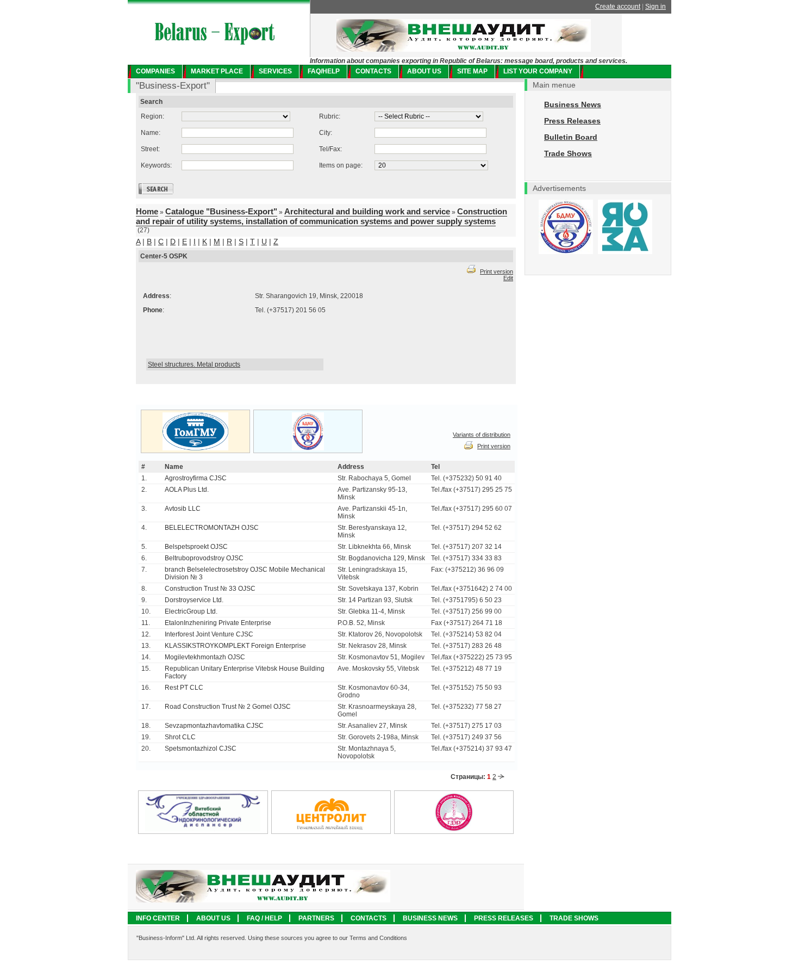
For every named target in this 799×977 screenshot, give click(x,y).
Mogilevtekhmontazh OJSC (205, 657)
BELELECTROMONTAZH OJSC (212, 527)
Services (275, 71)
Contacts (373, 71)
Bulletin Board (570, 137)
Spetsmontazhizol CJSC (200, 748)
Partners (316, 918)
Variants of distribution (481, 434)
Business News (572, 104)
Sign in (655, 6)
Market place (217, 71)
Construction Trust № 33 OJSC (210, 588)
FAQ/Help (324, 71)
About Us (213, 918)
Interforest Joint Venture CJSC (209, 634)
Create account (617, 6)
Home (147, 211)
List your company (537, 71)
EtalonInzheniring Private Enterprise (218, 623)
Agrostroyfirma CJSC (196, 478)
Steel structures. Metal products (194, 364)
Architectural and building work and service (367, 211)
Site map (472, 71)
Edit (508, 278)
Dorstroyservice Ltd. (194, 600)
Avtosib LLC (183, 508)
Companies (155, 71)
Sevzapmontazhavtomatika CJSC (214, 725)
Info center (158, 918)
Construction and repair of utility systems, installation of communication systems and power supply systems (321, 216)
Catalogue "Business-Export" (221, 211)
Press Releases (572, 120)
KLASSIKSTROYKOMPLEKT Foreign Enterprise (235, 646)
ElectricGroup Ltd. (191, 611)
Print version (496, 271)
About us (424, 71)
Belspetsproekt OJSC (196, 547)
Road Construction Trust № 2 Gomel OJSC (228, 706)
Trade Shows (568, 153)
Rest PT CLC (184, 687)
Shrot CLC (180, 737)
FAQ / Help (264, 918)
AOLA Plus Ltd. (187, 489)
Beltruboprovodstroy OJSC (204, 558)
